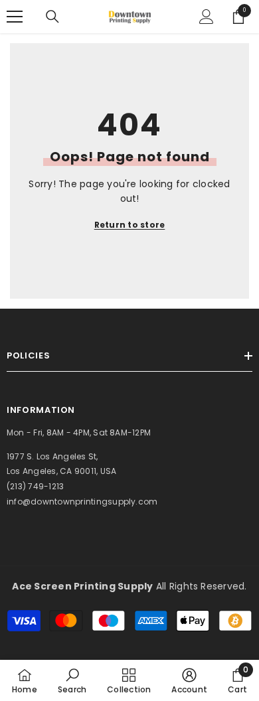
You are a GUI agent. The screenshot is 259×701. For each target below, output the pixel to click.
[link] (72, 680)
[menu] (15, 17)
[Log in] (206, 16)
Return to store (129, 224)
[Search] (52, 17)
